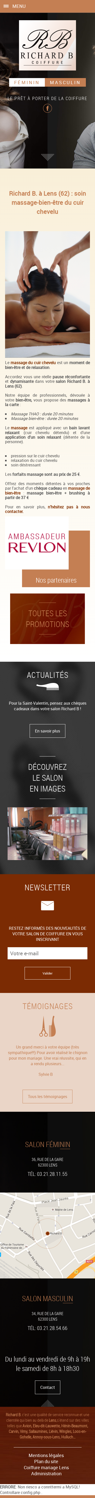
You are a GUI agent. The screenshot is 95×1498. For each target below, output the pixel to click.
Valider (47, 973)
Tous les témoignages (47, 1096)
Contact (47, 1387)
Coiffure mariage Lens (46, 1467)
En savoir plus (47, 731)
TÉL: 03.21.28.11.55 (47, 1173)
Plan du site (46, 1461)
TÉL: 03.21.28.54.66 (47, 1327)
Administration (46, 1473)
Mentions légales (46, 1455)
